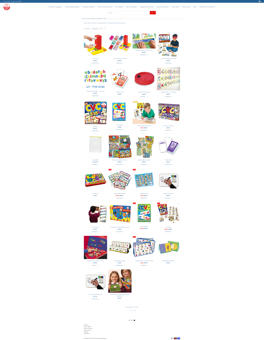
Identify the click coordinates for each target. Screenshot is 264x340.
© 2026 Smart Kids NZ (89, 338)
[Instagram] (131, 320)
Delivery (86, 332)
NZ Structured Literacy (105, 7)
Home (83, 18)
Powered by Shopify (101, 338)
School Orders (87, 326)
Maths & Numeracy (162, 7)
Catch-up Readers (131, 7)
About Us (86, 325)
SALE (195, 7)
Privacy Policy (87, 330)
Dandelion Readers (89, 7)
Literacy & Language (55, 7)
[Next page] (135, 310)
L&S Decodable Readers (72, 7)
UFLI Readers (119, 7)
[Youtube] (134, 320)
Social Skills (175, 7)
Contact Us (86, 333)
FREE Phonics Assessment (207, 7)
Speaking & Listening (146, 7)
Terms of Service (88, 328)
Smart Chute (186, 7)
